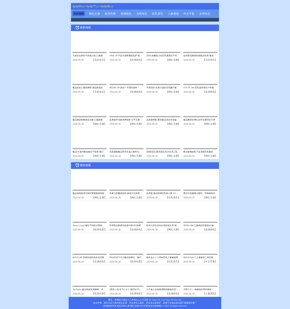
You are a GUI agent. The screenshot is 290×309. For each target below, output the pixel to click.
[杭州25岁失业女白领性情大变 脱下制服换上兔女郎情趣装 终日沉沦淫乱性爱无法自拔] (163, 212)
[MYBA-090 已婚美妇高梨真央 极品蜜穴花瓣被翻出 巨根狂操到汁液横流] (200, 212)
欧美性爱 (110, 13)
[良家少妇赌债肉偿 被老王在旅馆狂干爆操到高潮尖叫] (126, 180)
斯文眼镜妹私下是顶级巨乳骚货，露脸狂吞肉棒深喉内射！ (210, 152)
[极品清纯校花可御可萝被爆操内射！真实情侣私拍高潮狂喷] (89, 180)
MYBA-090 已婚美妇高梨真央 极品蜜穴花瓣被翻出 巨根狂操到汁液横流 (216, 225)
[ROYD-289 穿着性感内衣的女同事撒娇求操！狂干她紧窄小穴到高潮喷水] (89, 244)
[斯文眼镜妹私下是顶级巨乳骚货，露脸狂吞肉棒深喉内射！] (200, 139)
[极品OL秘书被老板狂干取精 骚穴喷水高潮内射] (89, 139)
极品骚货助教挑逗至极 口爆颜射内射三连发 (92, 120)
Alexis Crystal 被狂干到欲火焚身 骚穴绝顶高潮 (93, 225)
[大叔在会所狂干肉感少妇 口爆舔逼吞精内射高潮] (89, 43)
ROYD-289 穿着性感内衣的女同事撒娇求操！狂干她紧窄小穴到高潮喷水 (106, 257)
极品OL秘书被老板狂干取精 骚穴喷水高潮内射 (94, 152)
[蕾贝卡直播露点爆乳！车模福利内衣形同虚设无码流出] (200, 180)
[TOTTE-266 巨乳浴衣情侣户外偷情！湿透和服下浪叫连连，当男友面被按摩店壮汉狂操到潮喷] (200, 75)
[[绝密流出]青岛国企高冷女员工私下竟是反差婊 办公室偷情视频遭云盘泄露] (163, 139)
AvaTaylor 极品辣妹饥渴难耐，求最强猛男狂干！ (95, 289)
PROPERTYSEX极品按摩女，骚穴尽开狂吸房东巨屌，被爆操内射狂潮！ (143, 257)
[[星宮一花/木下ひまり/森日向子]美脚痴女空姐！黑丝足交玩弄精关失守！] (126, 276)
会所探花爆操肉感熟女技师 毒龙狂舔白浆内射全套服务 (209, 55)
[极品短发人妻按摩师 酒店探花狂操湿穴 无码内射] (89, 75)
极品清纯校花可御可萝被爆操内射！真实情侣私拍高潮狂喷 (99, 193)
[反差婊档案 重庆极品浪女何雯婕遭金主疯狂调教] (163, 107)
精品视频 (79, 13)
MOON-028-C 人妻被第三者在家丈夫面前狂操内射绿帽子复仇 (212, 257)
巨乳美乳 (157, 13)
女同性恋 (204, 13)
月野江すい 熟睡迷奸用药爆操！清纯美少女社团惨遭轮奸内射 (212, 289)
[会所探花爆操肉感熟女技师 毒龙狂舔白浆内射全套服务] (200, 43)
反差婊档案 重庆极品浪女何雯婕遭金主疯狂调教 (168, 120)
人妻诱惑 (173, 13)
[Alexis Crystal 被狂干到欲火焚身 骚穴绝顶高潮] (89, 212)
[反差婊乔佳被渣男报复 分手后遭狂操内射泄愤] (126, 107)
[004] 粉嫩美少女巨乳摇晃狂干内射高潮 (164, 55)
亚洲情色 (126, 13)
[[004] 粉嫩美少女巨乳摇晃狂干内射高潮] (163, 43)
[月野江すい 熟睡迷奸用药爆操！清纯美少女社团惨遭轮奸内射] (200, 276)
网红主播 (94, 13)
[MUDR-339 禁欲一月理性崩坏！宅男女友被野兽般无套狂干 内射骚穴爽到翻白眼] (126, 75)
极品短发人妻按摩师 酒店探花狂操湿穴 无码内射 (95, 87)
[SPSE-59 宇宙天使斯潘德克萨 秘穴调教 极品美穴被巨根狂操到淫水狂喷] (126, 43)
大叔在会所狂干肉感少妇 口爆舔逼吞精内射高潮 (95, 55)
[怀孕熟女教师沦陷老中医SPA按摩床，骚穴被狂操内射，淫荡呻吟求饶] (126, 212)
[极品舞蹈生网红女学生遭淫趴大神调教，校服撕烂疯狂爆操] (200, 107)
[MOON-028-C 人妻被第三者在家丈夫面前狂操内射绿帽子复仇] (200, 244)
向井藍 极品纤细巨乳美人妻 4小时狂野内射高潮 (168, 193)
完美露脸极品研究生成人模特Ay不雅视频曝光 (131, 152)
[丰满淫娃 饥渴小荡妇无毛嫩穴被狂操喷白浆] (163, 75)
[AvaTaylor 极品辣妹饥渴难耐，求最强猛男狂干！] (89, 276)
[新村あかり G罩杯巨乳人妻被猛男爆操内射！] (163, 244)
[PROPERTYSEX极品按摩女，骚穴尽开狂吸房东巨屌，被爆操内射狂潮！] (126, 244)
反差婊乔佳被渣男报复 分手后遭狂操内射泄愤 (131, 120)
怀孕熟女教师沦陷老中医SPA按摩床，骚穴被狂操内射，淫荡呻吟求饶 (142, 225)
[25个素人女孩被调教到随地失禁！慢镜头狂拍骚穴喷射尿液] (163, 276)
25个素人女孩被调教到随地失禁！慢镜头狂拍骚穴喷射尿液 (173, 289)
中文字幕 (189, 13)
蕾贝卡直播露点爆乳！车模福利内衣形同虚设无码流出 (208, 193)
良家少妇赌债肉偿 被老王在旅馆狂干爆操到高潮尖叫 (134, 193)
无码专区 (141, 13)
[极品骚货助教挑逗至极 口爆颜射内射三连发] (89, 107)
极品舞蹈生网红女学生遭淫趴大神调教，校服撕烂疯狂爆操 (210, 120)
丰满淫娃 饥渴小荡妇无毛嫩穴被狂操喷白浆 (166, 87)
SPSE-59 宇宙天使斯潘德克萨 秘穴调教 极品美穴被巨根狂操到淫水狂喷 (143, 55)
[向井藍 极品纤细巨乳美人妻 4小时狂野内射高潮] (163, 180)
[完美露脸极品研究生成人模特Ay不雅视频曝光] (126, 139)
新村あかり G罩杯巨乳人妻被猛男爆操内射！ (167, 257)
